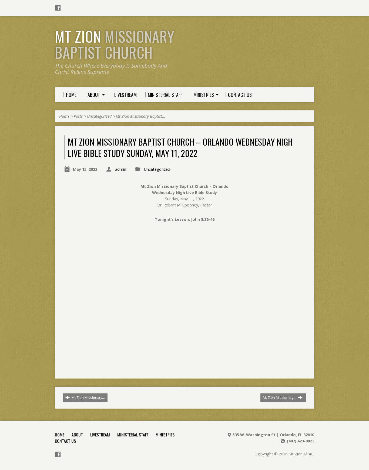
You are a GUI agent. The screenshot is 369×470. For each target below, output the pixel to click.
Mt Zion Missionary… (88, 397)
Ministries (165, 434)
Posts (78, 116)
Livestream (100, 434)
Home (64, 116)
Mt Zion (115, 44)
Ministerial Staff (132, 434)
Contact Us (65, 441)
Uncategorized (99, 116)
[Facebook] (58, 8)
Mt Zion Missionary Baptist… (140, 116)
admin (120, 169)
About (77, 434)
